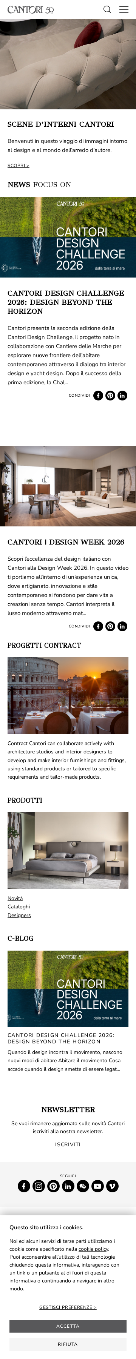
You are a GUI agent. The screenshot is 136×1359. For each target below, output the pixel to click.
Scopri (16, 166)
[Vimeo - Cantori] (112, 1186)
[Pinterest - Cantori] (53, 1186)
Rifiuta (68, 1344)
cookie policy (93, 1249)
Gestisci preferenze (66, 1307)
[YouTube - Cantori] (97, 1186)
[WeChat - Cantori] (83, 1186)
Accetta (68, 1326)
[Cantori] (31, 10)
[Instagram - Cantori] (38, 1186)
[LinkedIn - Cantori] (68, 1186)
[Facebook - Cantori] (24, 1186)
